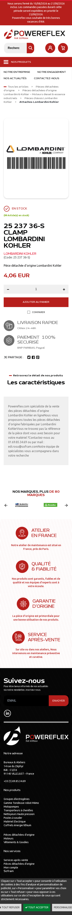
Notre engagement (51, 72)
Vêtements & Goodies (16, 842)
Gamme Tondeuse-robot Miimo (21, 802)
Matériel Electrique (15, 821)
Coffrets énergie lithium (17, 825)
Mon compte (11, 867)
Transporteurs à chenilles (18, 810)
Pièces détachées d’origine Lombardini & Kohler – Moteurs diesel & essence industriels (34, 94)
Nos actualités (15, 78)
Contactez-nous (46, 78)
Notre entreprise (17, 72)
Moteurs (8, 838)
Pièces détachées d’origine (19, 834)
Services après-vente (16, 860)
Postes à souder (13, 817)
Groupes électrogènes (17, 799)
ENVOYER (58, 700)
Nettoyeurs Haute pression (19, 814)
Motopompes (11, 806)
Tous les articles (18, 86)
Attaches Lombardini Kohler (39, 102)
